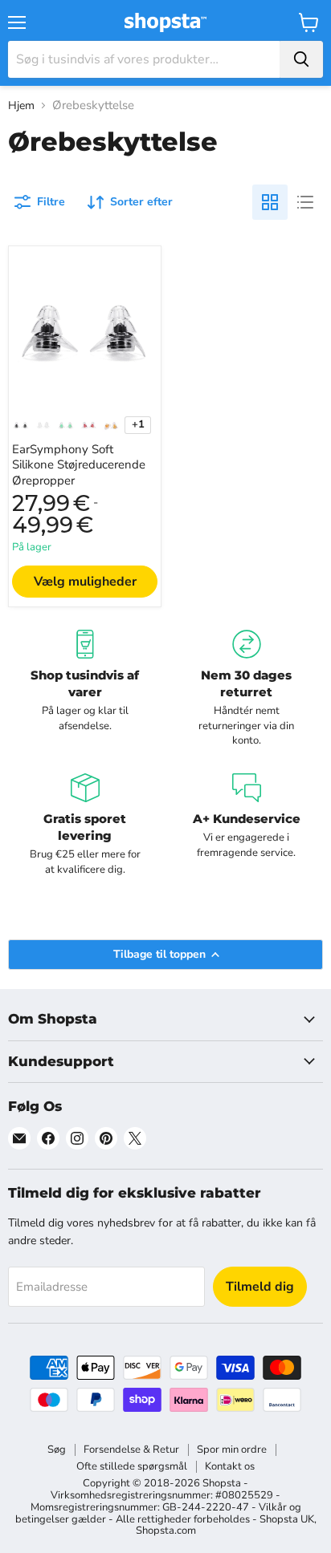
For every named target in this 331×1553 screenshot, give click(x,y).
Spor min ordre (232, 1449)
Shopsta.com (166, 1530)
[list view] (305, 202)
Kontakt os (230, 1466)
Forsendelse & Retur (131, 1449)
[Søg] (301, 59)
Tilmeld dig (260, 1287)
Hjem (21, 105)
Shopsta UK (286, 1519)
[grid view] (270, 202)
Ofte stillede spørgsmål (131, 1466)
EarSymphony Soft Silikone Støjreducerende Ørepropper (78, 465)
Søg (56, 1449)
